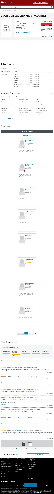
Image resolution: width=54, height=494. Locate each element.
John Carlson (29, 307)
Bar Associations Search (6, 471)
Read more (3, 404)
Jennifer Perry (29, 259)
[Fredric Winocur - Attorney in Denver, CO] (22, 167)
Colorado (8, 10)
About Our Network (32, 464)
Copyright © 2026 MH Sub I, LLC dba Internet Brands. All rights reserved (16, 488)
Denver (14, 10)
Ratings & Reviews (18, 460)
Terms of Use (4, 485)
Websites (30, 468)
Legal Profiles (31, 466)
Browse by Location (5, 476)
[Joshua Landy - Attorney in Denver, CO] (22, 215)
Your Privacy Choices (41, 485)
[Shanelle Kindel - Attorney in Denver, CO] (22, 191)
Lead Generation (31, 470)
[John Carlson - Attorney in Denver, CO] (22, 310)
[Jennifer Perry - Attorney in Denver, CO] (22, 263)
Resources (30, 473)
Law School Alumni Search (6, 466)
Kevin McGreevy (29, 140)
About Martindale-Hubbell (20, 467)
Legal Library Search (5, 468)
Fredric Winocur (29, 164)
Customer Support (18, 469)
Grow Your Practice (32, 462)
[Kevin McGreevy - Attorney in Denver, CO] (22, 144)
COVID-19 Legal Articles (6, 470)
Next (33, 333)
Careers (16, 471)
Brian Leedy (28, 235)
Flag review (50, 363)
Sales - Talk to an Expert (33, 478)
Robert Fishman (29, 283)
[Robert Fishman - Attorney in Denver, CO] (22, 286)
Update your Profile (22, 32)
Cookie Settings (31, 485)
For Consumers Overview (20, 463)
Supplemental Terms (37, 492)
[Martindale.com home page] (6, 2)
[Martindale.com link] (8, 481)
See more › (10, 118)
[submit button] (51, 7)
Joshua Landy (29, 211)
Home (2, 10)
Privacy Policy (21, 485)
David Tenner (17, 367)
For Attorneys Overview (19, 462)
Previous (22, 333)
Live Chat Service (31, 472)
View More (21, 153)
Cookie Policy (14, 485)
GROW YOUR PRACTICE (40, 2)
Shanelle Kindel (29, 188)
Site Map (9, 485)
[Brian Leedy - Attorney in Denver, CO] (22, 239)
